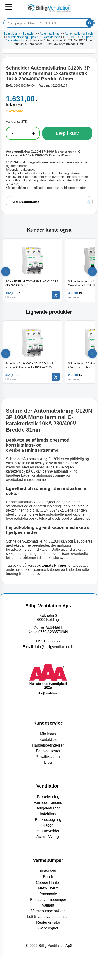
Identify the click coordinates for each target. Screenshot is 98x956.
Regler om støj (48, 922)
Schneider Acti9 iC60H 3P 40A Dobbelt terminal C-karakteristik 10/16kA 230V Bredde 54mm (29, 365)
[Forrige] (5, 271)
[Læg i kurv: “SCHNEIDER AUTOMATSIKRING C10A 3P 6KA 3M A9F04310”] (56, 295)
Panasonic (48, 894)
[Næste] (92, 271)
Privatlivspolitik (48, 757)
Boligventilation (48, 808)
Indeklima (48, 814)
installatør (48, 871)
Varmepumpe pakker (48, 911)
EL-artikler (10, 33)
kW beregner (48, 928)
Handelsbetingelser (48, 745)
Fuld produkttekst (25, 202)
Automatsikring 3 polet (79, 33)
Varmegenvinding (48, 802)
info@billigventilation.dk (54, 647)
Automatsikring (49, 33)
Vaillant (48, 905)
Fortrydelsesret (48, 751)
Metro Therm (48, 888)
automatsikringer (52, 565)
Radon (48, 825)
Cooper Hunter (48, 882)
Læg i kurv (67, 133)
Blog (48, 762)
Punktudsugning (48, 820)
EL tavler (28, 33)
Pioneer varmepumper (48, 900)
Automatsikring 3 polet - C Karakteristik (34, 37)
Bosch (48, 877)
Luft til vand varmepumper (48, 917)
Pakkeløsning (48, 797)
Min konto (48, 734)
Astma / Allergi (48, 837)
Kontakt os (48, 740)
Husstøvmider (48, 831)
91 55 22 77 (51, 641)
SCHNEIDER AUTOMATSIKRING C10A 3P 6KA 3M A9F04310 (31, 283)
